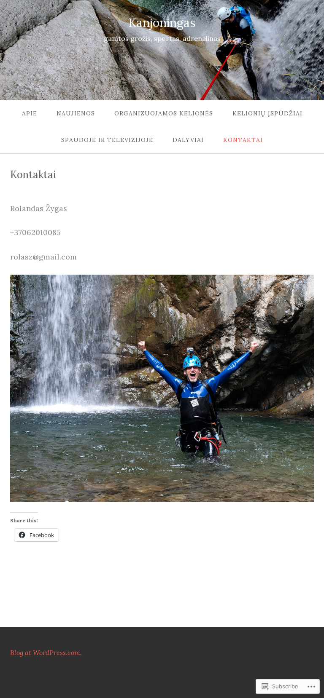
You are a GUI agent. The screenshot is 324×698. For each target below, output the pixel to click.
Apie (29, 113)
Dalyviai (188, 140)
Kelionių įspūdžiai (267, 113)
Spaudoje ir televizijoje (107, 140)
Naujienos (76, 113)
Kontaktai (243, 140)
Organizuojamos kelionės (163, 113)
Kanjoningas (162, 22)
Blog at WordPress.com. (46, 652)
